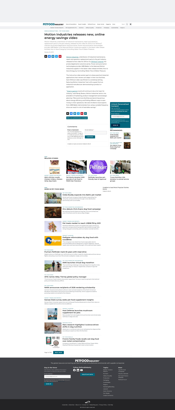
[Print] (45, 56)
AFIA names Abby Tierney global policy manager (65, 277)
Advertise (71, 404)
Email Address (89, 130)
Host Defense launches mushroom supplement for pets (77, 312)
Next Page (58, 352)
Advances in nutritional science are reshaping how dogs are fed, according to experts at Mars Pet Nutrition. (81, 330)
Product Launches (68, 235)
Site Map (110, 404)
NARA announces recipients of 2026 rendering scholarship (69, 288)
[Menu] (130, 24)
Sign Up (115, 125)
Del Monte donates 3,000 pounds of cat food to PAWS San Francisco (75, 179)
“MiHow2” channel (97, 61)
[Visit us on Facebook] (74, 370)
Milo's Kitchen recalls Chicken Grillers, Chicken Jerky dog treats (53, 179)
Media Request (94, 404)
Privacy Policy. (122, 122)
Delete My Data (87, 374)
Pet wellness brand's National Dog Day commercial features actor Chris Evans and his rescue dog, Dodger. (80, 212)
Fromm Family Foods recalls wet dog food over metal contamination (81, 340)
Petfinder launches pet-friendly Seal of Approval (97, 178)
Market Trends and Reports (52, 175)
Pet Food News (64, 31)
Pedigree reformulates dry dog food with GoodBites (80, 238)
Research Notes (67, 322)
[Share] (49, 56)
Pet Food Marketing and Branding (116, 143)
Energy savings (72, 91)
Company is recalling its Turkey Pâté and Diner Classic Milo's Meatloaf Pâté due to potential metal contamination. (80, 344)
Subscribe (65, 404)
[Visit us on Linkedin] (78, 370)
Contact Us (85, 404)
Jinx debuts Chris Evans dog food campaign (115, 147)
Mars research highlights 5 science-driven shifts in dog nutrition (81, 326)
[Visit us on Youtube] (81, 370)
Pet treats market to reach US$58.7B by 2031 (82, 223)
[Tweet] (56, 56)
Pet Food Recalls (68, 337)
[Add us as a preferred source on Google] (85, 113)
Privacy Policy (103, 404)
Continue (90, 137)
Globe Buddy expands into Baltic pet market (115, 136)
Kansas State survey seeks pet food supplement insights (69, 300)
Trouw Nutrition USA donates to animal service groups (119, 179)
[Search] (127, 24)
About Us (78, 404)
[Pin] (60, 56)
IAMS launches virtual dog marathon (78, 263)
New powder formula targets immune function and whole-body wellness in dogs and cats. (82, 315)
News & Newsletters (51, 31)
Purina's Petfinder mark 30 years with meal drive (65, 252)
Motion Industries (72, 57)
